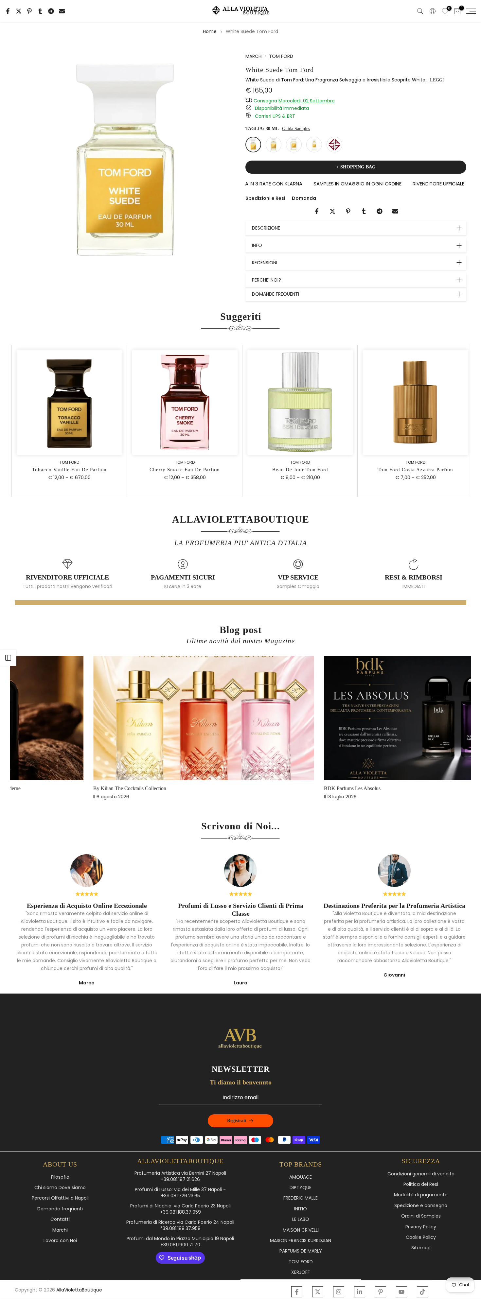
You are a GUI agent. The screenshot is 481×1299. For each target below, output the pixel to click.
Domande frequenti (60, 1209)
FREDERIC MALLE (300, 1198)
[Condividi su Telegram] (51, 11)
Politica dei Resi (420, 1184)
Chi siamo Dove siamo (60, 1188)
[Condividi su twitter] (19, 11)
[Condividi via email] (62, 11)
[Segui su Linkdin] (359, 1291)
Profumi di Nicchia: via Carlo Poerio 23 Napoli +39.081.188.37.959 (180, 1209)
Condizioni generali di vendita (420, 1174)
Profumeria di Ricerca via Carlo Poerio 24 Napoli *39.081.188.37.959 (180, 1225)
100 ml (294, 144)
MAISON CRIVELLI (301, 1230)
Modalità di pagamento (421, 1195)
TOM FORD (281, 56)
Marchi (60, 1230)
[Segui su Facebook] (296, 1291)
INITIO (300, 1209)
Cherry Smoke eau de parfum (183, 469)
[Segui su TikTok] (422, 1291)
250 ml (314, 144)
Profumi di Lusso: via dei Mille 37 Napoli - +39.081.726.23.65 (180, 1192)
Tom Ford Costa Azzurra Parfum (413, 469)
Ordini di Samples (421, 1216)
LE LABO (300, 1219)
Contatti (60, 1219)
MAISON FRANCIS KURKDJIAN (300, 1241)
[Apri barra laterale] (8, 658)
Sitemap (421, 1248)
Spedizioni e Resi (265, 198)
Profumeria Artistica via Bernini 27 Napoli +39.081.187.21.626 (180, 1176)
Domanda (304, 198)
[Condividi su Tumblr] (40, 11)
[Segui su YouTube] (401, 1291)
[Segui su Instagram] (338, 1291)
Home (210, 31)
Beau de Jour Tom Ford (298, 469)
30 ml (253, 144)
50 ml (273, 144)
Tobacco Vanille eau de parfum (67, 469)
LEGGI (437, 80)
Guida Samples (296, 128)
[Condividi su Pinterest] (29, 11)
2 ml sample (334, 144)
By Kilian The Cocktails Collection (53, 788)
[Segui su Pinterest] (380, 1291)
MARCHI (253, 56)
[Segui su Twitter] (317, 1291)
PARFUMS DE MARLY (300, 1251)
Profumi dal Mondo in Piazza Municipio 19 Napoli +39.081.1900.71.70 (180, 1242)
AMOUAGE (300, 1177)
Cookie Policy (421, 1237)
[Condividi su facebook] (8, 11)
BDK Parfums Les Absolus (275, 788)
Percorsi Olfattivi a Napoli (60, 1198)
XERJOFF (300, 1272)
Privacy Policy (420, 1227)
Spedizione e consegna (420, 1206)
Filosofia (60, 1177)
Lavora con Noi (60, 1241)
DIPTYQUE (301, 1188)
